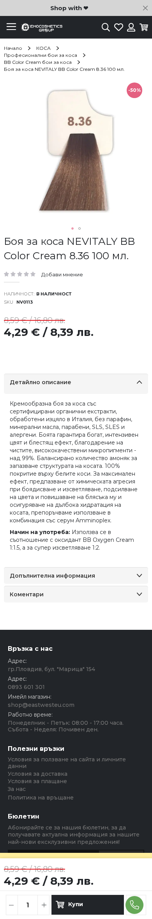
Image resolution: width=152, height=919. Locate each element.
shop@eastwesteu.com (41, 704)
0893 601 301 (26, 687)
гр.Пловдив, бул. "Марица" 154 (51, 669)
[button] (72, 228)
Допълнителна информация (52, 575)
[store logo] (40, 27)
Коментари (27, 594)
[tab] (76, 384)
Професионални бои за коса (40, 55)
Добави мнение (62, 274)
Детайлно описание (40, 382)
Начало (13, 48)
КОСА (43, 48)
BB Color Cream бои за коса (38, 62)
